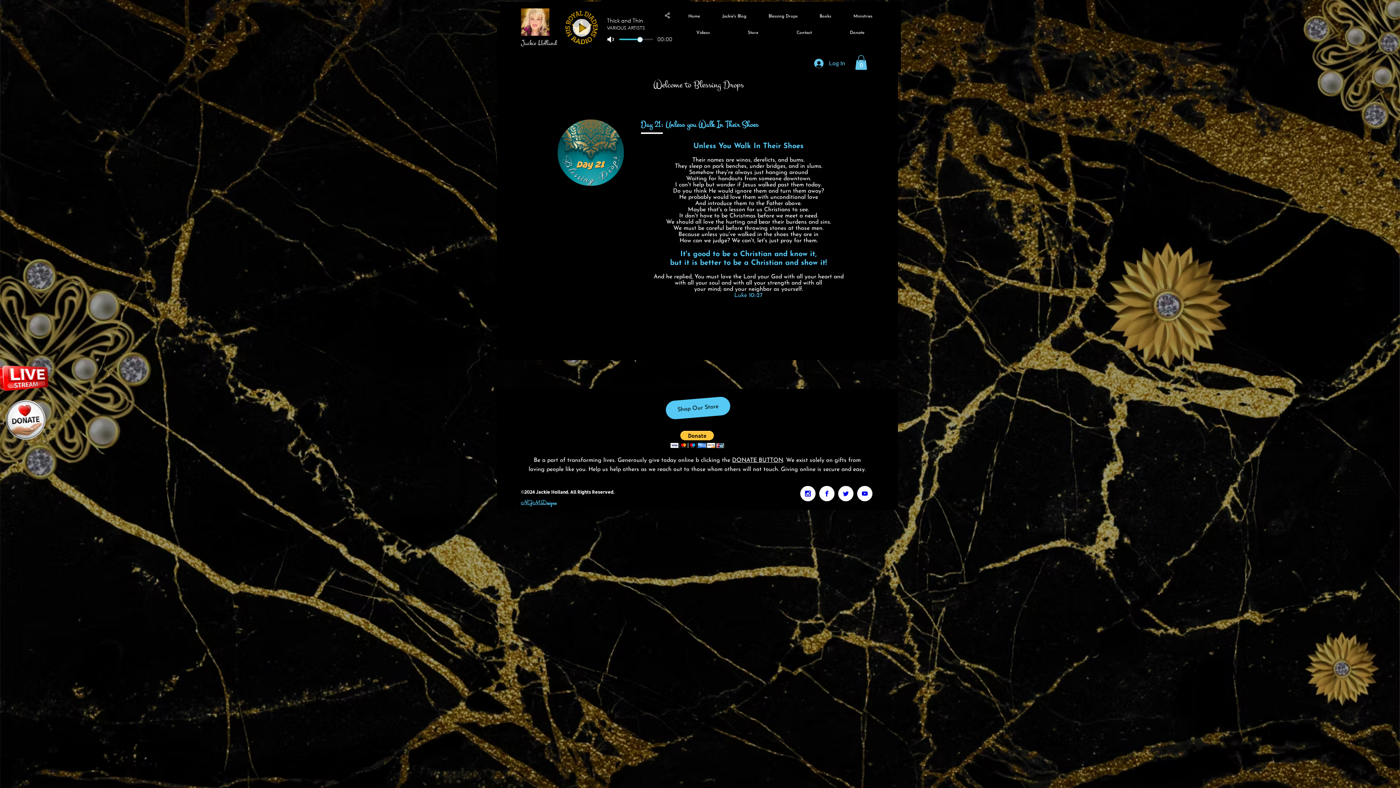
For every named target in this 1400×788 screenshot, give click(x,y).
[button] (861, 62)
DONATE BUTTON (757, 460)
